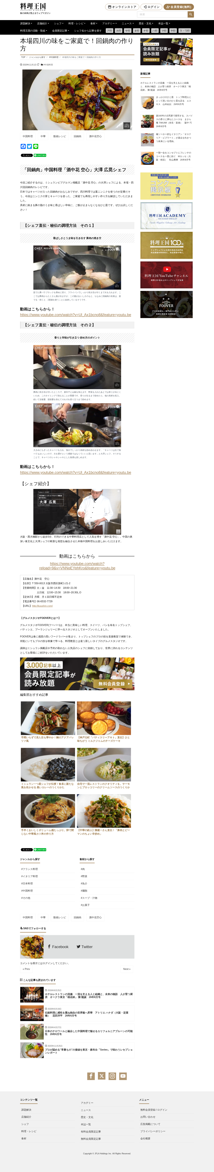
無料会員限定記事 (91, 1138)
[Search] (191, 14)
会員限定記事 (59, 30)
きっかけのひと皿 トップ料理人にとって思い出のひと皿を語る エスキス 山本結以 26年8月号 (173, 100)
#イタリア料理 (29, 876)
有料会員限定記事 (91, 1131)
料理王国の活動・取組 (32, 30)
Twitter (86, 947)
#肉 (83, 869)
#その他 (25, 898)
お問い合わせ (147, 1117)
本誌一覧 (163, 23)
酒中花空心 (95, 136)
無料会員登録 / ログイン (153, 1109)
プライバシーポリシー (152, 1131)
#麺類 (84, 890)
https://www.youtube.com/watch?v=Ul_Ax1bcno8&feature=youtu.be (75, 315)
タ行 (136, 30)
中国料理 (28, 136)
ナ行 (145, 30)
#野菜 (84, 876)
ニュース (127, 23)
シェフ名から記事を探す (88, 30)
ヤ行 (173, 30)
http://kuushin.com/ (42, 606)
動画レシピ (59, 136)
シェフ (58, 23)
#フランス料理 (29, 869)
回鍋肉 (77, 136)
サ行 (127, 30)
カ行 (118, 30)
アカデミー (108, 23)
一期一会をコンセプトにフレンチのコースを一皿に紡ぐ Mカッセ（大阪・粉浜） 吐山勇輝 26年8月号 (173, 156)
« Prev (26, 969)
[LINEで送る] (40, 155)
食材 (92, 23)
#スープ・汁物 (89, 898)
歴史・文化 (145, 23)
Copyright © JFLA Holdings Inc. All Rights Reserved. (107, 1153)
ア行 (109, 30)
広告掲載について (150, 1124)
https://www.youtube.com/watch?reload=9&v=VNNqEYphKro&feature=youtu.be (77, 565)
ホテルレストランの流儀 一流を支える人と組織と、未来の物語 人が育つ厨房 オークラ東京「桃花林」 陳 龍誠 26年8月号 (165, 86)
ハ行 (154, 30)
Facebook (59, 947)
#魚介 (84, 883)
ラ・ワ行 (185, 30)
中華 (43, 136)
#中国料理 (48, 65)
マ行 (164, 30)
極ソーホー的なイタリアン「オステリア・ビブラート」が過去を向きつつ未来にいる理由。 (173, 137)
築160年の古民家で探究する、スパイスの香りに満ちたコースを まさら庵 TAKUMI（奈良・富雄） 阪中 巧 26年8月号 (175, 120)
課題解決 (25, 23)
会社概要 (145, 1138)
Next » (126, 969)
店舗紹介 (42, 23)
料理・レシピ (76, 23)
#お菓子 (85, 905)
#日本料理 (27, 883)
